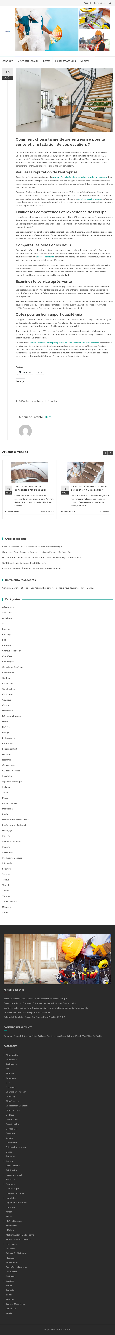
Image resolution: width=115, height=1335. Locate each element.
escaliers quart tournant (89, 199)
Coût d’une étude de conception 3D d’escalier (24, 563)
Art (3, 623)
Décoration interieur (12, 716)
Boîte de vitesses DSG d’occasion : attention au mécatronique (32, 546)
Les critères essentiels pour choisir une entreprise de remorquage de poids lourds (42, 557)
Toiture (5, 890)
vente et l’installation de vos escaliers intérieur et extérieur (79, 177)
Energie (5, 732)
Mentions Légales (28, 61)
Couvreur (6, 700)
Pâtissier (6, 836)
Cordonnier (7, 694)
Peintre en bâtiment (11, 841)
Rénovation (7, 863)
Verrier (5, 912)
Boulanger (7, 634)
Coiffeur (6, 678)
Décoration (7, 710)
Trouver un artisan (11, 901)
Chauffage (7, 656)
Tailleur (5, 879)
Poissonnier (7, 852)
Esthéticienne (8, 738)
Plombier (6, 847)
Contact (7, 61)
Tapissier (6, 885)
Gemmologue (8, 765)
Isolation (6, 787)
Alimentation (8, 607)
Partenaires (99, 2)
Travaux (6, 896)
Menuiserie (37, 401)
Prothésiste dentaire (12, 858)
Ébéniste (6, 727)
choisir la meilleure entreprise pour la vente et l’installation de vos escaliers (64, 342)
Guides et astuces (65, 61)
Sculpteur (6, 868)
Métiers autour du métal (14, 825)
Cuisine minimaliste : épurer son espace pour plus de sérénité (31, 568)
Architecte (7, 618)
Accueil (87, 2)
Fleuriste (6, 754)
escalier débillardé (45, 256)
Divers (46, 61)
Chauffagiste (8, 661)
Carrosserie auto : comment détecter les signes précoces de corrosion (36, 552)
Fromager (6, 759)
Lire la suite (47, 511)
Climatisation (8, 672)
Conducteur (8, 683)
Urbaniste (7, 907)
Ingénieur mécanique (12, 781)
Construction (8, 689)
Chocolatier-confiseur (12, 667)
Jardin (5, 792)
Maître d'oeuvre (9, 803)
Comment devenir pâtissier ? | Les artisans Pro (24, 587)
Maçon (5, 798)
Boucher (6, 629)
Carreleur (6, 645)
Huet (55, 401)
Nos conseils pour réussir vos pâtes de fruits (74, 587)
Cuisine (5, 705)
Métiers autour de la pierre (15, 819)
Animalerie (7, 612)
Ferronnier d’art (9, 748)
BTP (4, 639)
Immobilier (7, 776)
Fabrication (7, 743)
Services (6, 874)
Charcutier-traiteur (11, 650)
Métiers (84, 61)
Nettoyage (7, 830)
